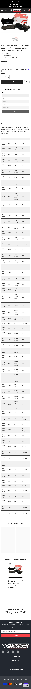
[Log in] (25, 10)
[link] (8, 549)
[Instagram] (8, 651)
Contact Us (15, 1)
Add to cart (12, 82)
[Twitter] (18, 651)
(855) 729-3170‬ (15, 612)
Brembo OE (7, 53)
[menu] (2, 10)
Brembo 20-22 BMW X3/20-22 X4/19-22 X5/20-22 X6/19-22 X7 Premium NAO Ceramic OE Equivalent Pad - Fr (15, 584)
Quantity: (3, 73)
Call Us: (15, 7)
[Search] (6, 10)
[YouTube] (13, 651)
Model (3, 104)
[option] (15, 23)
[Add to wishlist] (26, 82)
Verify (15, 111)
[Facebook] (3, 651)
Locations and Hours (15, 4)
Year (3, 92)
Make (3, 98)
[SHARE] (29, 82)
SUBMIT (15, 635)
